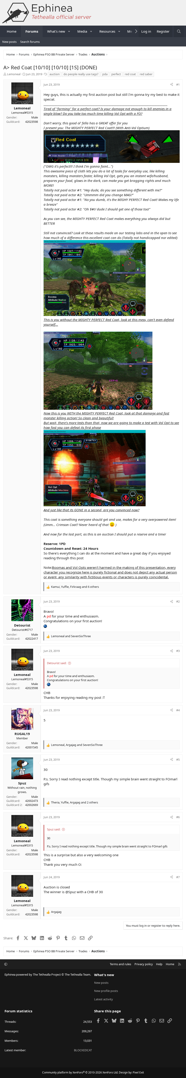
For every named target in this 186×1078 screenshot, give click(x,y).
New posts (9, 42)
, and (77, 745)
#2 (178, 601)
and (71, 636)
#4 (178, 710)
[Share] (172, 84)
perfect (116, 74)
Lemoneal (13, 74)
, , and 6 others (75, 587)
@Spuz (70, 892)
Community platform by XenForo (80, 1072)
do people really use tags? (81, 74)
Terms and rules (120, 964)
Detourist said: (56, 663)
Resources (107, 31)
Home (11, 31)
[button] (69, 31)
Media (82, 31)
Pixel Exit (138, 1072)
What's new (56, 31)
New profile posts (106, 991)
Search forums (30, 42)
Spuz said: (53, 829)
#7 (178, 877)
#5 (178, 759)
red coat (130, 74)
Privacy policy (144, 964)
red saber (146, 74)
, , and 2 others (74, 802)
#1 (178, 84)
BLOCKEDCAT (83, 1050)
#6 (178, 817)
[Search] (179, 31)
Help (159, 964)
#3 (178, 651)
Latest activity (103, 999)
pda (105, 74)
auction (54, 74)
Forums (31, 31)
